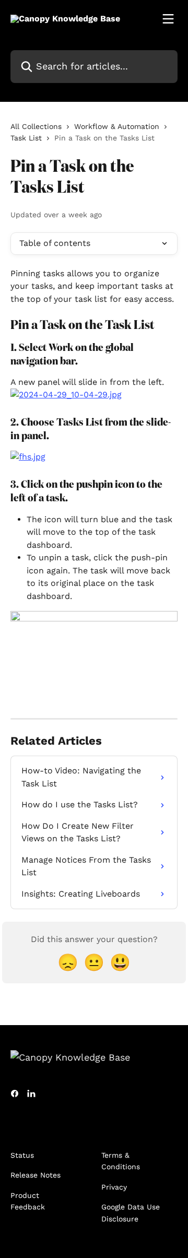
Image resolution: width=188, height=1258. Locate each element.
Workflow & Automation (116, 126)
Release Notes (35, 1175)
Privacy (114, 1187)
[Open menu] (168, 19)
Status (22, 1155)
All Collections (36, 126)
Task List (26, 138)
